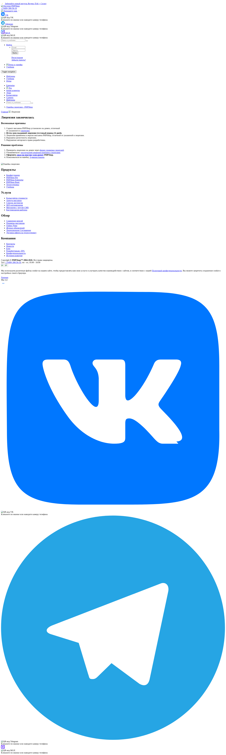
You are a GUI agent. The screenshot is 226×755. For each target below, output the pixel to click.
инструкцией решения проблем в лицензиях (40, 152)
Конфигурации (13, 175)
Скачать (9, 97)
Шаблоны (10, 76)
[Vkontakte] (6, 266)
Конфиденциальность (16, 253)
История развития (14, 256)
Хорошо (4, 277)
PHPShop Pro (12, 177)
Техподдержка (12, 185)
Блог (8, 248)
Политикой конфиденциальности (167, 271)
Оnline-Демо (11, 226)
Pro (10, 88)
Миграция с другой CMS (17, 207)
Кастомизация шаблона (16, 210)
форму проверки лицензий (52, 150)
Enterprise (10, 85)
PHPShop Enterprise (14, 180)
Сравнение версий (14, 221)
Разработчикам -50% (15, 251)
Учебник (10, 67)
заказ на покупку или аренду (30, 155)
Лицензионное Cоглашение (18, 230)
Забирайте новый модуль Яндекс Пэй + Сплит (25, 3)
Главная (4, 112)
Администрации (37, 157)
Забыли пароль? (19, 60)
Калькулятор (12, 95)
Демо (8, 93)
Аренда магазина (14, 200)
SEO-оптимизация (14, 205)
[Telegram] (2, 266)
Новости (10, 246)
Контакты (10, 244)
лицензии (25, 131)
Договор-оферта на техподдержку (21, 233)
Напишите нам (10, 11)
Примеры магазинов (15, 223)
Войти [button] (9, 45)
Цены (8, 81)
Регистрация (17, 57)
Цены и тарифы (15, 65)
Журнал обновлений (15, 228)
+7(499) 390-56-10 (9, 8)
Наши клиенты (13, 90)
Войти (15, 53)
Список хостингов (14, 203)
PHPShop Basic (13, 182)
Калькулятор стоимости (16, 198)
